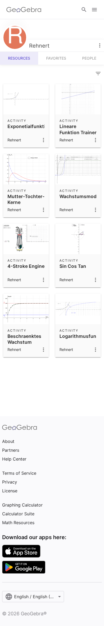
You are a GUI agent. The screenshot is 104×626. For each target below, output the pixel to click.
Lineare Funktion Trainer (78, 129)
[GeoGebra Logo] (23, 9)
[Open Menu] (94, 9)
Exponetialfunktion (29, 126)
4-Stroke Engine (26, 266)
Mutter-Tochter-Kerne (26, 199)
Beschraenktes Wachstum (24, 339)
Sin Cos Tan (72, 266)
